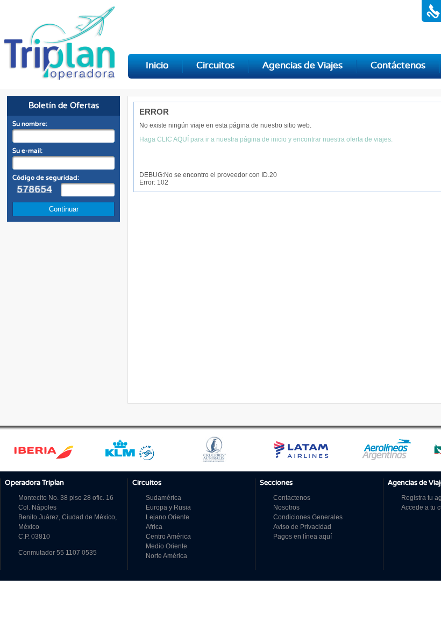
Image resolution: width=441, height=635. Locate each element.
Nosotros (286, 507)
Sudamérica (163, 498)
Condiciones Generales (308, 517)
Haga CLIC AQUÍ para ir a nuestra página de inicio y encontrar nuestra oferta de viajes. (266, 139)
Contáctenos (398, 65)
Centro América (168, 536)
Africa (154, 527)
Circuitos (215, 65)
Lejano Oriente (167, 517)
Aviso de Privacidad (302, 527)
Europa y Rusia (168, 507)
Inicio (157, 65)
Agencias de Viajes (302, 65)
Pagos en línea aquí (302, 536)
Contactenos (291, 498)
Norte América (166, 556)
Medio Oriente (166, 546)
